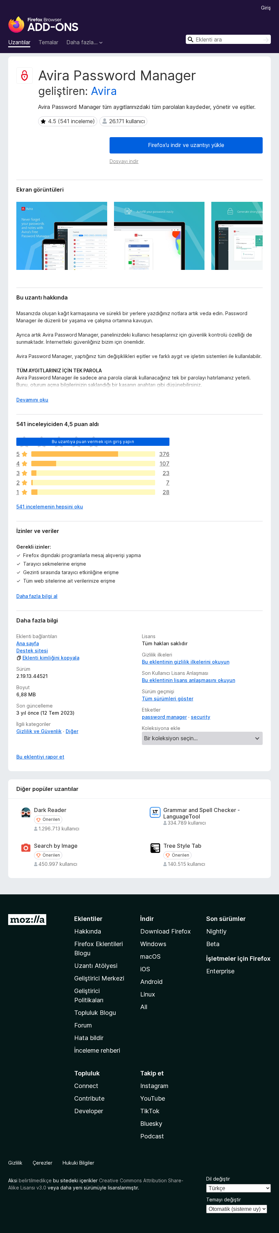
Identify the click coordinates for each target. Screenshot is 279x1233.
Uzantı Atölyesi (95, 965)
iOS (145, 969)
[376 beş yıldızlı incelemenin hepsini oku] (93, 454)
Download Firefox (165, 931)
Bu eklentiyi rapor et (40, 757)
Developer (88, 1111)
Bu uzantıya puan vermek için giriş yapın (93, 441)
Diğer (72, 731)
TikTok (150, 1111)
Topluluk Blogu (95, 1012)
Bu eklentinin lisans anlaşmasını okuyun (188, 680)
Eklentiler (88, 918)
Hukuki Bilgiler (78, 1163)
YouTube (152, 1098)
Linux (147, 994)
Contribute (89, 1098)
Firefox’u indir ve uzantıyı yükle (186, 145)
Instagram (154, 1085)
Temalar (48, 42)
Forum (83, 1025)
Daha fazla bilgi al (37, 596)
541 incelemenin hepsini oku (49, 506)
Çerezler (42, 1163)
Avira (104, 91)
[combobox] (228, 39)
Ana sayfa (27, 643)
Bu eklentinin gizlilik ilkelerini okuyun (185, 662)
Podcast (152, 1136)
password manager (164, 717)
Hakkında (87, 931)
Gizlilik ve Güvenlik (39, 731)
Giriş (266, 8)
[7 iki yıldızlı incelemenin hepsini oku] (93, 482)
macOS (150, 956)
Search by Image (56, 846)
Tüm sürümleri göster (167, 698)
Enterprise (220, 971)
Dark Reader (50, 810)
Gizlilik (15, 1163)
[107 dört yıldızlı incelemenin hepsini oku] (93, 463)
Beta (212, 943)
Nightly (216, 931)
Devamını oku (32, 400)
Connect (86, 1085)
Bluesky (151, 1123)
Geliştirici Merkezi (99, 978)
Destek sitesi (32, 650)
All (143, 1006)
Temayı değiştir (223, 1199)
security (200, 717)
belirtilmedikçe (35, 1180)
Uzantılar (19, 42)
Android (151, 981)
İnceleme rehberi (97, 1050)
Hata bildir (88, 1037)
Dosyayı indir (124, 161)
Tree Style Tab (182, 846)
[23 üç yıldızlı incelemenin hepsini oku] (93, 473)
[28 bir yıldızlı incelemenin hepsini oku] (93, 492)
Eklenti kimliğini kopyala (50, 658)
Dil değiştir (218, 1179)
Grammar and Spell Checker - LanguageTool (201, 813)
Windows (153, 943)
